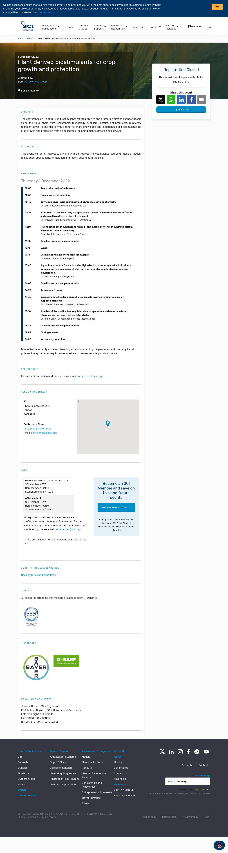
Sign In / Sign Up (124, 790)
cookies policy (46, 12)
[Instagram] (180, 751)
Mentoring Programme (63, 773)
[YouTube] (206, 751)
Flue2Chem (24, 773)
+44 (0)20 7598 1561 (39, 429)
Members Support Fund (63, 784)
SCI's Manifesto (27, 779)
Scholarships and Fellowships (92, 785)
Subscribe (187, 765)
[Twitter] (162, 753)
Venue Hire (139, 27)
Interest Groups (83, 27)
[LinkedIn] (171, 751)
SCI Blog (23, 768)
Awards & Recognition (118, 27)
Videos (22, 784)
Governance (121, 768)
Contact (203, 765)
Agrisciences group (35, 81)
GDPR (207, 817)
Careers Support (98, 27)
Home (20, 38)
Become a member (125, 795)
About (154, 27)
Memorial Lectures (92, 762)
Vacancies (120, 779)
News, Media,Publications (49, 27)
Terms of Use (169, 817)
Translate (204, 789)
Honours (87, 768)
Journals (23, 762)
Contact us (120, 773)
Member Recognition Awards (94, 775)
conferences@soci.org (90, 376)
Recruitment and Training (65, 779)
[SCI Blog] (196, 751)
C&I (20, 757)
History (118, 762)
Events (69, 27)
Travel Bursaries (91, 798)
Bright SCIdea (58, 762)
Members (197, 26)
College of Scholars (61, 768)
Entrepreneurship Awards (97, 792)
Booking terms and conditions (38, 575)
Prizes (85, 803)
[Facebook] (188, 751)
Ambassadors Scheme (63, 757)
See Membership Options (116, 507)
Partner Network (171, 27)
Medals (86, 757)
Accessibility (149, 817)
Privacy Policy (190, 817)
